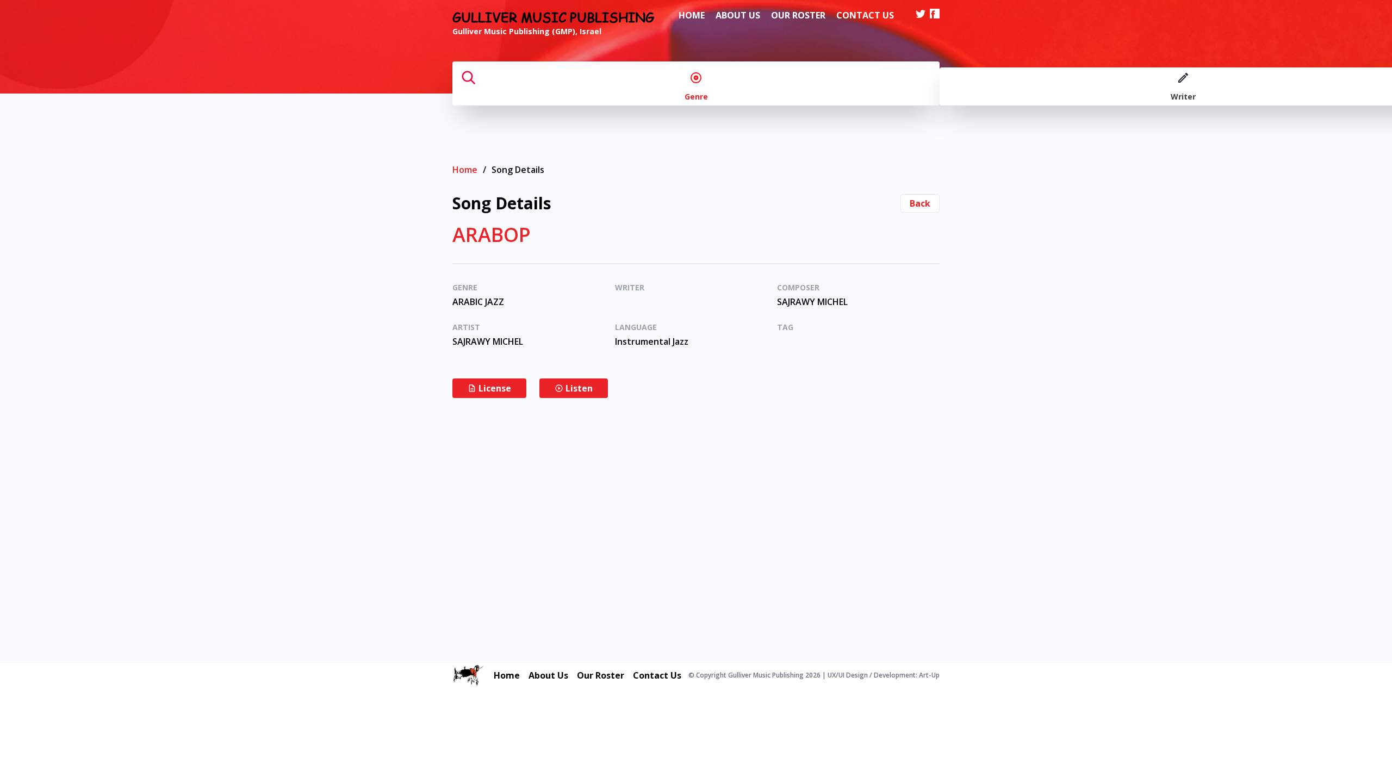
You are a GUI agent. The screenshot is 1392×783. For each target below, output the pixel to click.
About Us (738, 15)
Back (920, 203)
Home (692, 15)
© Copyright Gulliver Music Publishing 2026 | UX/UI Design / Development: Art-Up (814, 675)
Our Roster (798, 15)
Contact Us (865, 15)
